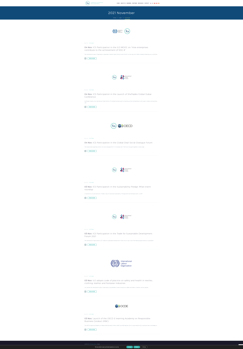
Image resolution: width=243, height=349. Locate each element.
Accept (129, 347)
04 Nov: (118, 142)
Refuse (136, 347)
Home (118, 3)
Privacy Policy (93, 344)
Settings (144, 347)
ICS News (91, 43)
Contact (146, 3)
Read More (92, 58)
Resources (140, 3)
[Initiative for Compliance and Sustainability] (87, 3)
